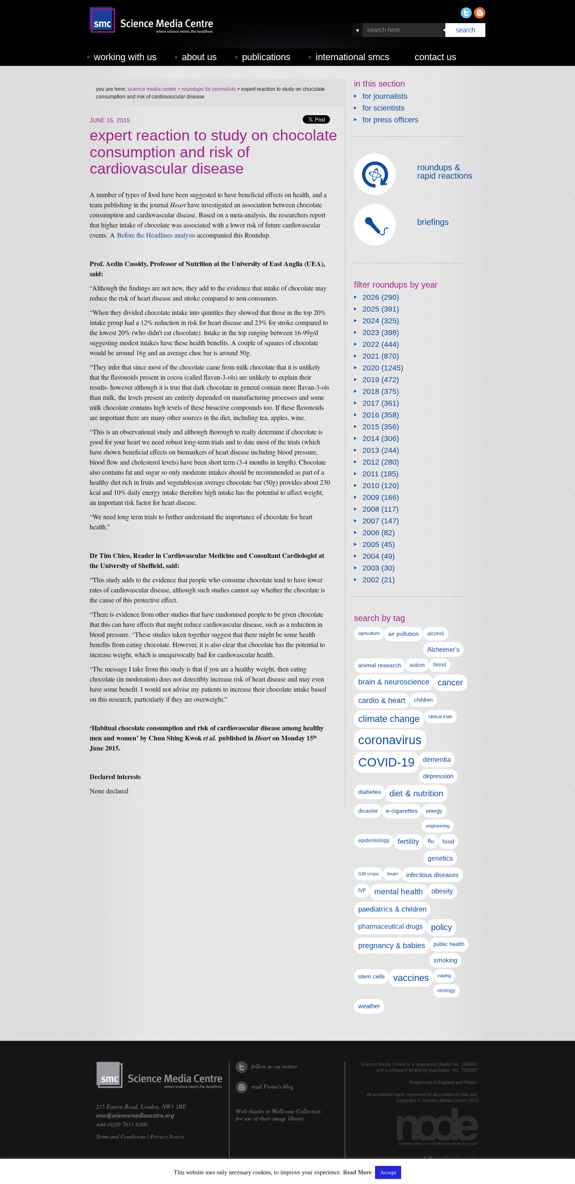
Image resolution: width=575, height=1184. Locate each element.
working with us (125, 57)
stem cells (371, 976)
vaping (444, 975)
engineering (438, 825)
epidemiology (373, 840)
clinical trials (440, 716)
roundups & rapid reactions (444, 171)
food (448, 841)
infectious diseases (432, 874)
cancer (450, 682)
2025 (370, 309)
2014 (370, 438)
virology (446, 991)
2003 (370, 568)
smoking (445, 960)
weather (369, 1006)
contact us (435, 57)
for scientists (383, 108)
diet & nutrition (416, 793)
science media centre (152, 89)
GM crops (368, 873)
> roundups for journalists (206, 89)
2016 (370, 415)
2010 (370, 485)
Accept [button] (388, 1172)
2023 (370, 332)
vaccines (411, 978)
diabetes (369, 791)
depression (438, 776)
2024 (370, 321)
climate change (389, 719)
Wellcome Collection (296, 1111)
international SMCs (352, 57)
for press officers (390, 120)
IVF (362, 890)
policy (441, 927)
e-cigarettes (402, 810)
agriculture (369, 633)
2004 (370, 556)
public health (449, 944)
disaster (368, 811)
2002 (370, 580)
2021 (370, 356)
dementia (437, 759)
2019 (370, 379)
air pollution (403, 634)
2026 (370, 297)
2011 (370, 474)
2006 (370, 533)
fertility (408, 842)
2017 (370, 403)
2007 (370, 521)
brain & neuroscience (393, 682)
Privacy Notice (167, 1136)
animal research (379, 665)
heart (392, 873)
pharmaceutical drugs (390, 926)
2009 (370, 497)
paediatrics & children (392, 909)
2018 (370, 391)
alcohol (435, 633)
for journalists (384, 96)
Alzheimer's (443, 649)
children (423, 700)
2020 (370, 368)
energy (434, 811)
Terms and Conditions (121, 1136)
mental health (398, 891)
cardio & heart (381, 700)
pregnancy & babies (391, 945)
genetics (440, 858)
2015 (370, 427)
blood (439, 664)
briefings (433, 222)
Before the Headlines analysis (156, 234)
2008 (370, 509)
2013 (370, 450)
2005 (370, 544)
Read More (357, 1173)
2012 (370, 462)
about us (199, 57)
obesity (442, 891)
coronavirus (390, 740)
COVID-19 (386, 762)
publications (266, 57)
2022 (370, 344)
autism (417, 665)
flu (431, 841)
